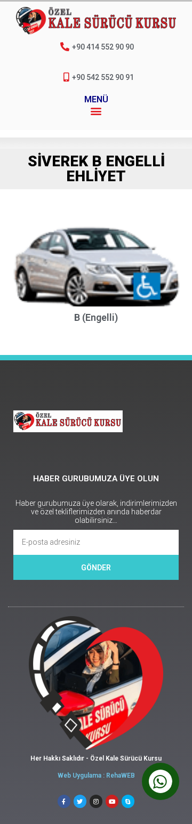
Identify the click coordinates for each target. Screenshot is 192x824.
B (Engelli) (96, 317)
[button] (96, 110)
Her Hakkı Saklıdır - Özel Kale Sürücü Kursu (96, 758)
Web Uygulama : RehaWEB (96, 775)
